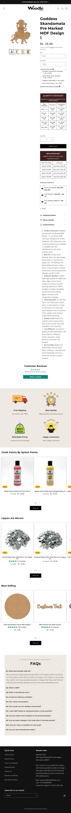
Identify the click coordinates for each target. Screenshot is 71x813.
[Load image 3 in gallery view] (22, 51)
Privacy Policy (9, 755)
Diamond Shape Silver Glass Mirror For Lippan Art (50, 557)
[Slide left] (7, 52)
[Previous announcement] (4, 2)
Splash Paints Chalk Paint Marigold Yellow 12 (50, 491)
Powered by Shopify (41, 808)
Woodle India (32, 808)
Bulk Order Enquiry (11, 780)
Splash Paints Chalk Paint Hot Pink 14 (17, 491)
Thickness (43, 60)
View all (35, 508)
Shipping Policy (10, 767)
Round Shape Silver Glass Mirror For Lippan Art (17, 557)
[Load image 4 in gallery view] (28, 51)
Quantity (42, 136)
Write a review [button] (35, 377)
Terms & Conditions (11, 763)
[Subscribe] (36, 795)
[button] (4, 8)
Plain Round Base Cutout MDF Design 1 (17, 624)
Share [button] (44, 208)
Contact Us (8, 771)
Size (41, 52)
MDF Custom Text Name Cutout (50, 624)
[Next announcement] (67, 2)
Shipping (52, 47)
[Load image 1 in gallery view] (11, 51)
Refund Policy (9, 759)
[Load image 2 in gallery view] (17, 51)
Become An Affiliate (11, 775)
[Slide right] (33, 52)
